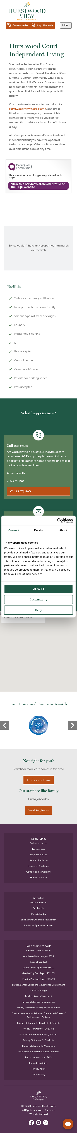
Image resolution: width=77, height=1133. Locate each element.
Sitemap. (50, 1110)
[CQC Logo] (20, 169)
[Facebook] (31, 1123)
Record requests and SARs (38, 1057)
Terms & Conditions (38, 1063)
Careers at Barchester (38, 866)
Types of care (38, 849)
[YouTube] (38, 1123)
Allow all (38, 588)
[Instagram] (45, 1123)
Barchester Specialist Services (39, 925)
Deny (38, 610)
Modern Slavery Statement (38, 996)
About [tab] (63, 530)
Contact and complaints (38, 872)
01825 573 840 (20, 491)
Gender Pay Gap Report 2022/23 (38, 973)
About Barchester (38, 902)
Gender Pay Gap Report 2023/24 (38, 979)
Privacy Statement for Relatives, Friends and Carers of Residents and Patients (39, 1015)
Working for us (38, 810)
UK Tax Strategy (38, 990)
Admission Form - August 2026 (38, 956)
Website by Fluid (38, 1114)
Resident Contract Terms (38, 950)
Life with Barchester (38, 860)
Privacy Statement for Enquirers (38, 1029)
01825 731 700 (15, 481)
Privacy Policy (38, 1069)
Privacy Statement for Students (38, 1040)
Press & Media (38, 914)
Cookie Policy (38, 1074)
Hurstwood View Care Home (27, 109)
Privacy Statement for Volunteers (38, 1046)
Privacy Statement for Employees (38, 1002)
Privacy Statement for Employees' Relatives (38, 1007)
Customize (36, 599)
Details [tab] (38, 530)
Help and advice (38, 854)
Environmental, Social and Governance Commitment (38, 985)
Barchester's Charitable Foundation (38, 919)
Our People (38, 908)
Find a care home (38, 780)
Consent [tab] (13, 530)
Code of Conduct (38, 962)
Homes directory (38, 877)
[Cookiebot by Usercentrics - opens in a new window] (57, 520)
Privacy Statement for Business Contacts (38, 1051)
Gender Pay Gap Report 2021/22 (38, 967)
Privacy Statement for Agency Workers (39, 1034)
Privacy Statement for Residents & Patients (38, 1023)
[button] (66, 25)
